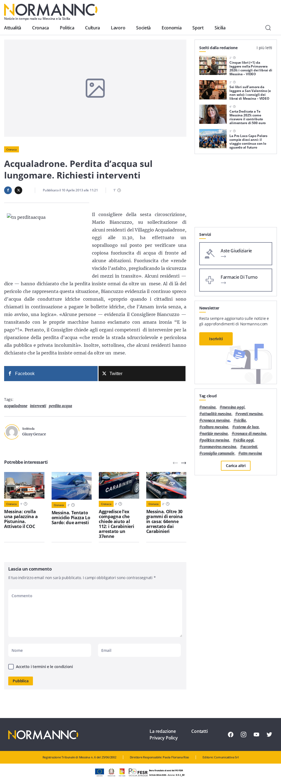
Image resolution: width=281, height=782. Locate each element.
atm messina (251, 453)
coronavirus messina (219, 447)
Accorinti (250, 447)
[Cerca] (268, 27)
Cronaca (40, 28)
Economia (171, 28)
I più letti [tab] (264, 47)
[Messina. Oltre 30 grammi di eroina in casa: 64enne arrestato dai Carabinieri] (166, 485)
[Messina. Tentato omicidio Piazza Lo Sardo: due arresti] (72, 486)
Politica (67, 28)
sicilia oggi (245, 440)
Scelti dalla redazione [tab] (218, 47)
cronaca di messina (250, 433)
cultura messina (215, 427)
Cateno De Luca (247, 427)
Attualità (12, 28)
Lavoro (118, 28)
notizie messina (215, 433)
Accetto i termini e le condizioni (44, 666)
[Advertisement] (236, 192)
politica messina (215, 440)
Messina (209, 407)
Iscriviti (216, 338)
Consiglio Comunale (218, 453)
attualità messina (216, 414)
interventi (38, 406)
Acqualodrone (15, 406)
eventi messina (250, 414)
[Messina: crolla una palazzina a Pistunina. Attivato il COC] (24, 485)
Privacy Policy (164, 738)
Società (143, 28)
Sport (197, 28)
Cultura (92, 28)
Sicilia (220, 28)
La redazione (163, 731)
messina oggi (233, 407)
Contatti (199, 731)
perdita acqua (60, 406)
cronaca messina (216, 420)
